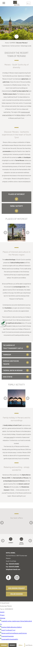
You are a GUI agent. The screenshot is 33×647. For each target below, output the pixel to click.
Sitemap (2, 618)
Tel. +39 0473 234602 (12, 564)
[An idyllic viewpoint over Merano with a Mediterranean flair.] (16, 232)
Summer (12, 42)
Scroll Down (16, 36)
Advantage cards (26, 46)
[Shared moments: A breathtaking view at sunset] (16, 398)
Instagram (16, 577)
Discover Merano (21, 42)
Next (27, 232)
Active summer (15, 46)
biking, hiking (21, 115)
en (28, 3)
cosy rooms (9, 437)
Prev (5, 232)
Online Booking (16, 594)
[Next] (27, 232)
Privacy (2, 615)
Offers (20, 645)
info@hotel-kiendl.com (13, 569)
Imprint (2, 612)
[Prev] (5, 232)
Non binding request (16, 588)
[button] (3, 323)
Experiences (5, 46)
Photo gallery (21, 543)
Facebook (8, 577)
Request (12, 645)
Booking (4, 645)
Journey (10, 542)
